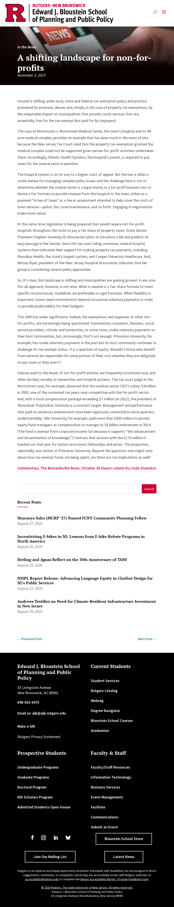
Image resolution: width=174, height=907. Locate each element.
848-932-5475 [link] (28, 702)
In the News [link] (26, 47)
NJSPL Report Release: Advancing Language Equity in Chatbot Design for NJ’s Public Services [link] (85, 580)
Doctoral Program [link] (31, 787)
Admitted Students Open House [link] (43, 807)
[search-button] (155, 13)
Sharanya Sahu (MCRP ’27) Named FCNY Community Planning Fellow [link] (82, 517)
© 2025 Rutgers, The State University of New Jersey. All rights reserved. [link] (87, 887)
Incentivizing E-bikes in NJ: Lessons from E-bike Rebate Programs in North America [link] (81, 539)
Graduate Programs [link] (33, 777)
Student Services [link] (105, 680)
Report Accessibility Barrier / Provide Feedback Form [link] (114, 879)
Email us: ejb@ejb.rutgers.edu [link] (41, 713)
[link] (59, 14)
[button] (164, 13)
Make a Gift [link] (26, 726)
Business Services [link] (105, 787)
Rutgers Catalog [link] (104, 690)
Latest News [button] (123, 856)
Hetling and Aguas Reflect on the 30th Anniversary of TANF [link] (72, 559)
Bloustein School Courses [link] (112, 720)
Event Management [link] (107, 797)
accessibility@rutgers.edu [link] (42, 879)
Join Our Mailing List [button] (50, 856)
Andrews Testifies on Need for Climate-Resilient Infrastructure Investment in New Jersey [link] (86, 603)
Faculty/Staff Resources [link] (110, 767)
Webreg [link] (97, 700)
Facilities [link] (98, 807)
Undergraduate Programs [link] (38, 767)
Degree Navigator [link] (105, 710)
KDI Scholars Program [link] (35, 797)
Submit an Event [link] (104, 827)
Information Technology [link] (111, 777)
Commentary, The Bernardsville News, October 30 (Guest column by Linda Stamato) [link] (86, 468)
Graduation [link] (100, 730)
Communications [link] (104, 817)
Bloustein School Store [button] (124, 838)
